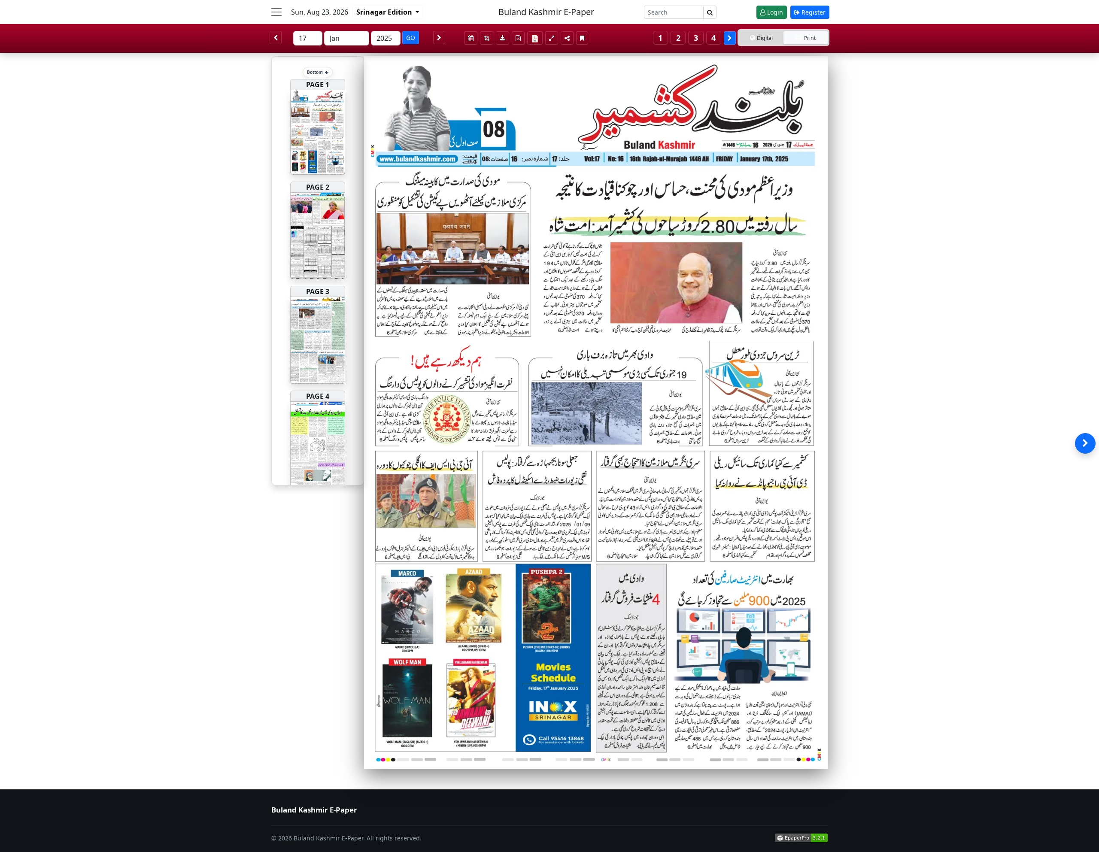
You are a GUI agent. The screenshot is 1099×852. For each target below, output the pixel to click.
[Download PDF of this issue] (536, 37)
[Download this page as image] (502, 38)
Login (774, 12)
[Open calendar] (470, 38)
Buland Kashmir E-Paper (546, 12)
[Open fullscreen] (551, 38)
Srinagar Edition (385, 12)
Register (813, 12)
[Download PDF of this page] (518, 38)
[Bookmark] (582, 38)
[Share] (567, 38)
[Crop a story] (486, 38)
